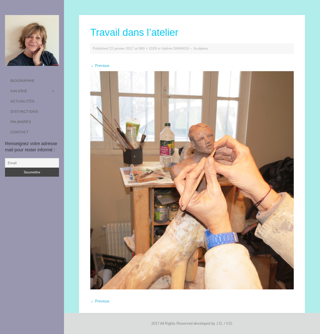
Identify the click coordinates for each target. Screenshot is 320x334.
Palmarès (20, 122)
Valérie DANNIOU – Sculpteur (185, 48)
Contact (19, 132)
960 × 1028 (148, 48)
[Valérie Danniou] (32, 40)
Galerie (18, 91)
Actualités (22, 101)
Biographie (22, 81)
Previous (100, 65)
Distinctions (24, 111)
